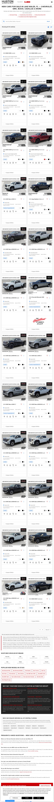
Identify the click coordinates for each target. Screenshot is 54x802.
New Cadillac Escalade (16, 676)
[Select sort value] (51, 27)
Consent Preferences (10, 801)
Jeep (7, 662)
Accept (38, 797)
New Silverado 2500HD (18, 670)
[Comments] (24, 65)
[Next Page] (42, 629)
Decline (27, 797)
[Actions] (23, 53)
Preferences (15, 797)
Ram (33, 662)
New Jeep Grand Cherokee (28, 676)
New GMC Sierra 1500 (30, 673)
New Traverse (36, 670)
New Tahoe (4, 673)
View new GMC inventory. (33, 751)
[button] (24, 40)
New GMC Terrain (41, 673)
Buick (33, 657)
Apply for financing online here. (26, 772)
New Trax (43, 670)
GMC (20, 657)
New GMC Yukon (5, 676)
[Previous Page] (40, 629)
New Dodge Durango (6, 680)
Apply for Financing (45, 785)
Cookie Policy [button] (21, 793)
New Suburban (12, 673)
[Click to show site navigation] (52, 2)
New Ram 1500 (40, 676)
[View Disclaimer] (16, 65)
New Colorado (21, 673)
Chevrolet (7, 657)
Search (48, 21)
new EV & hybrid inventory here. (13, 779)
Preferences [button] (5, 794)
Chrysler (46, 662)
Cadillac (46, 657)
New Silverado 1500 (6, 670)
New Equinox (28, 670)
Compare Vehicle (9, 75)
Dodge (20, 662)
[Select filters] (48, 27)
